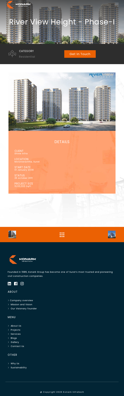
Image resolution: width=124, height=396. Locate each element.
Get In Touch (80, 54)
